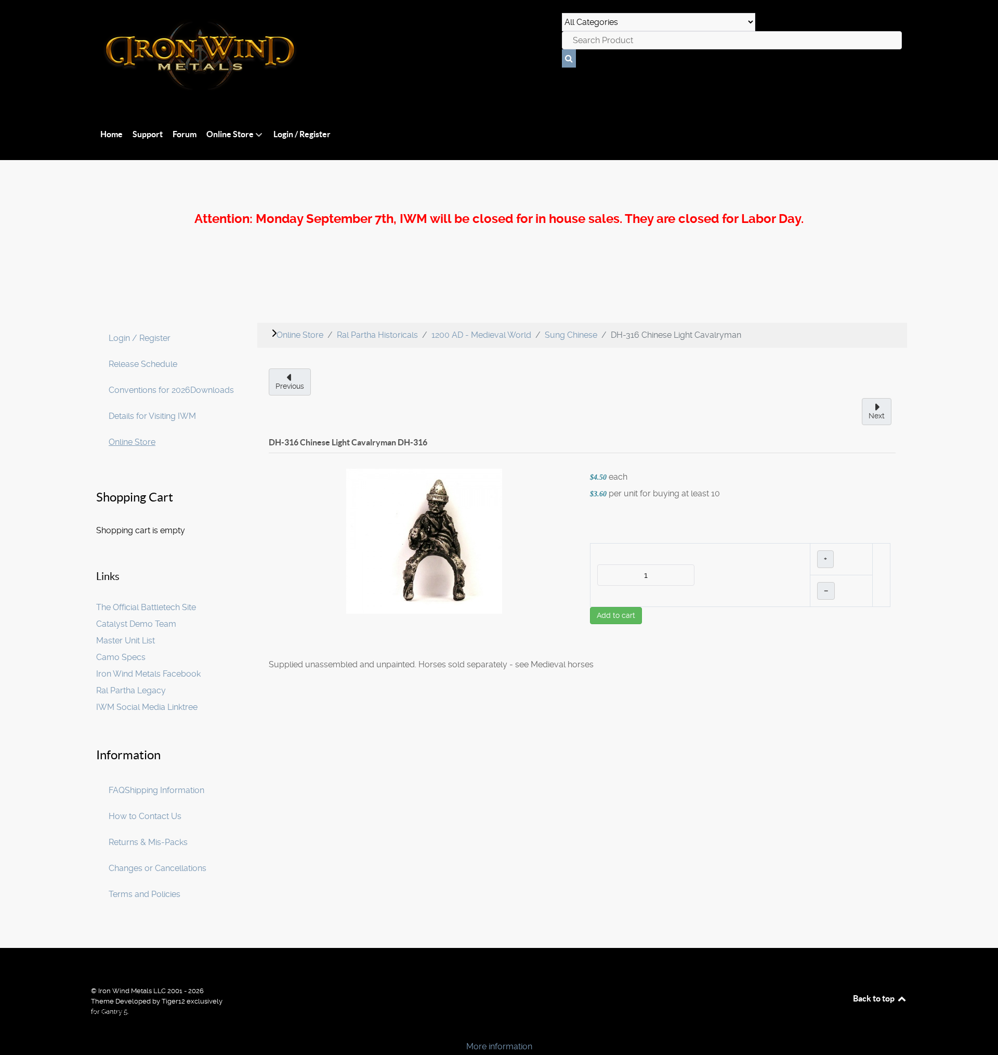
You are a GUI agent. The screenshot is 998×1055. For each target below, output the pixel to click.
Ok (11, 1029)
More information (499, 1046)
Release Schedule (143, 364)
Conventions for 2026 (149, 390)
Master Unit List (125, 640)
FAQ (117, 790)
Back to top (874, 998)
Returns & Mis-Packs (148, 842)
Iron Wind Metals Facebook (148, 674)
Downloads (212, 390)
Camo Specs (121, 657)
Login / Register (139, 338)
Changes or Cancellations (157, 868)
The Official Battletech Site (146, 607)
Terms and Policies (144, 894)
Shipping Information (164, 790)
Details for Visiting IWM (152, 416)
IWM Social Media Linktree (147, 707)
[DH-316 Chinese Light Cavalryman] (424, 540)
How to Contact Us (145, 816)
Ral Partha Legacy (131, 690)
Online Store (132, 442)
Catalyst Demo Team (136, 624)
